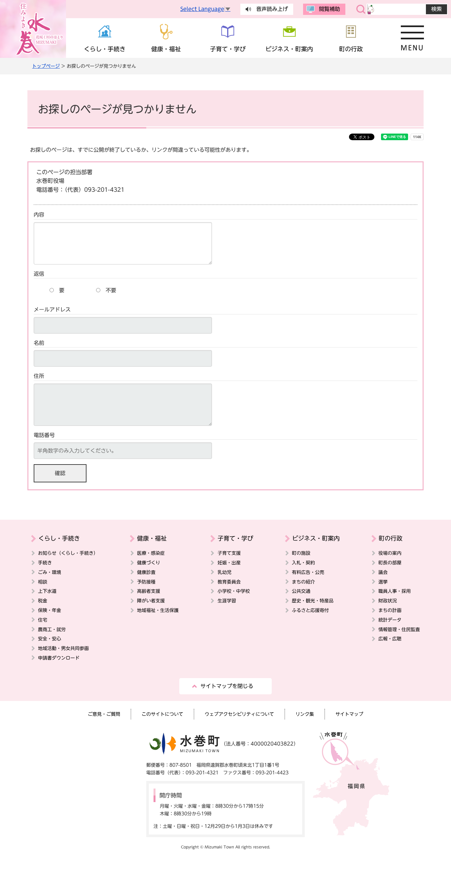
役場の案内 (389, 552)
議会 (383, 572)
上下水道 (47, 591)
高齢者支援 (148, 591)
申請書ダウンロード (59, 657)
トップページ (46, 65)
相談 (42, 581)
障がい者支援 (151, 600)
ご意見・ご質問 (104, 714)
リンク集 (304, 714)
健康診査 (146, 572)
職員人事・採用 (394, 591)
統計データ (389, 619)
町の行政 (390, 538)
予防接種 (146, 581)
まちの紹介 (303, 581)
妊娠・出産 (229, 562)
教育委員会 (229, 581)
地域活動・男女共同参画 (63, 648)
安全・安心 (49, 638)
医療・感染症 (151, 552)
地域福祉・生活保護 (158, 610)
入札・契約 (303, 562)
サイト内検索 (360, 9)
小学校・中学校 (234, 591)
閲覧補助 (329, 9)
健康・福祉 (152, 538)
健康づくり (148, 562)
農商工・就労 (52, 629)
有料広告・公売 (308, 572)
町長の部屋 (389, 562)
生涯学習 (227, 600)
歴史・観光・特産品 (312, 600)
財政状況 (387, 600)
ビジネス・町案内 (316, 538)
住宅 (42, 619)
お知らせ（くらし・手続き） (68, 552)
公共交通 (301, 591)
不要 (111, 290)
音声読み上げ (272, 9)
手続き (45, 562)
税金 (42, 600)
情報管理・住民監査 (399, 629)
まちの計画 (389, 610)
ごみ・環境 (49, 572)
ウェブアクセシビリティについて (239, 714)
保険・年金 (49, 610)
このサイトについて (162, 714)
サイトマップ (349, 714)
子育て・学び (235, 538)
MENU (412, 38)
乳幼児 (224, 572)
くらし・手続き (59, 538)
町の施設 (301, 552)
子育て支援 (229, 552)
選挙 (383, 581)
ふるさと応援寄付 (310, 610)
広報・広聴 (389, 638)
